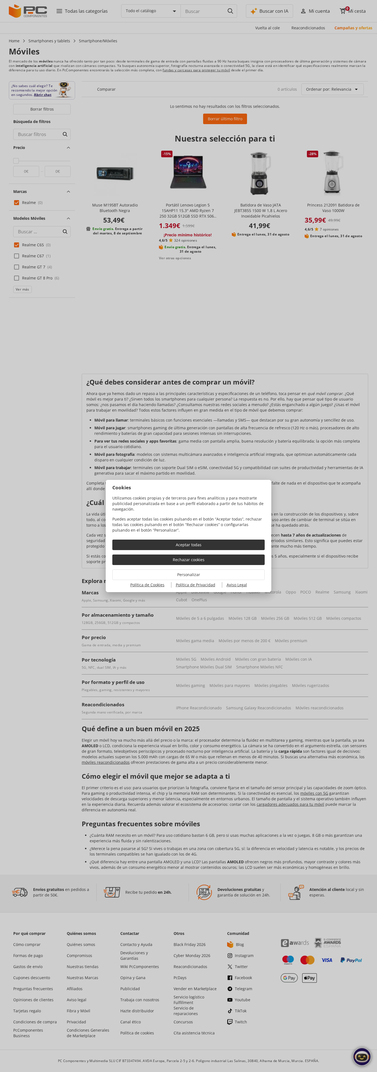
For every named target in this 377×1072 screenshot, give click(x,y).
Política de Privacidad (195, 584)
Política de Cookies (147, 584)
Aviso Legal (237, 584)
